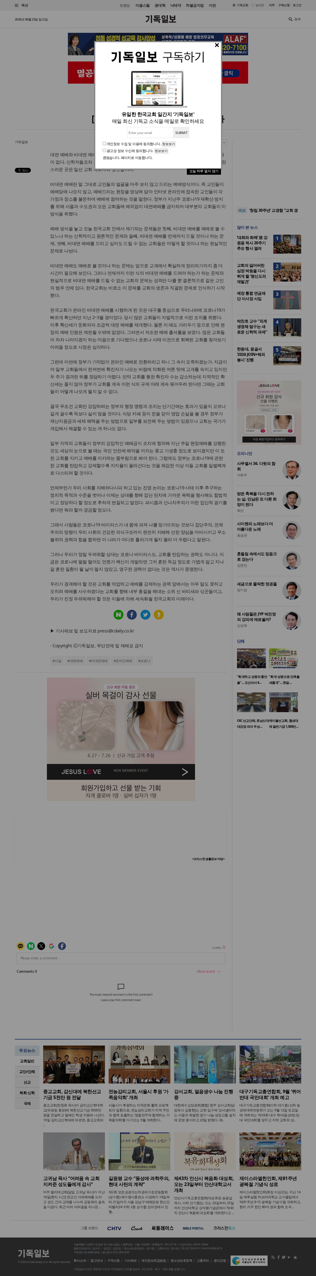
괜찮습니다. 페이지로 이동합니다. (128, 157)
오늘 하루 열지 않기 (203, 171)
